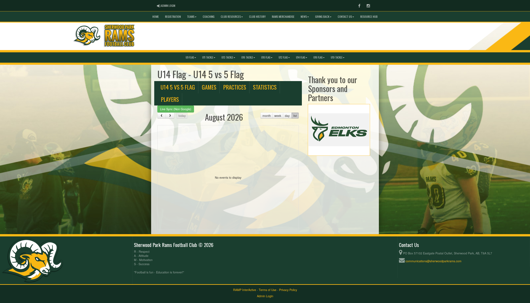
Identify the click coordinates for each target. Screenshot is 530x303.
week (277, 116)
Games (209, 87)
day (287, 116)
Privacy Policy (288, 290)
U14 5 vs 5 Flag (177, 87)
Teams (190, 16)
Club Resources (231, 16)
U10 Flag (265, 57)
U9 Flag (190, 57)
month (267, 116)
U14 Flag (300, 57)
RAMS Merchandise (283, 16)
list (295, 116)
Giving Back (322, 16)
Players (170, 99)
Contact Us (345, 16)
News (304, 16)
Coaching (208, 16)
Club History (257, 16)
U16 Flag (318, 57)
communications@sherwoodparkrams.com (433, 261)
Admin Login (265, 296)
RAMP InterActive (244, 290)
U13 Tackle (227, 57)
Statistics (265, 87)
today (182, 116)
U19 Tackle (336, 57)
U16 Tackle (247, 57)
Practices (234, 87)
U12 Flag (283, 57)
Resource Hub (369, 16)
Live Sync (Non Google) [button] (175, 109)
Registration (173, 16)
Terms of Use (267, 290)
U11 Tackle (207, 57)
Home (155, 16)
